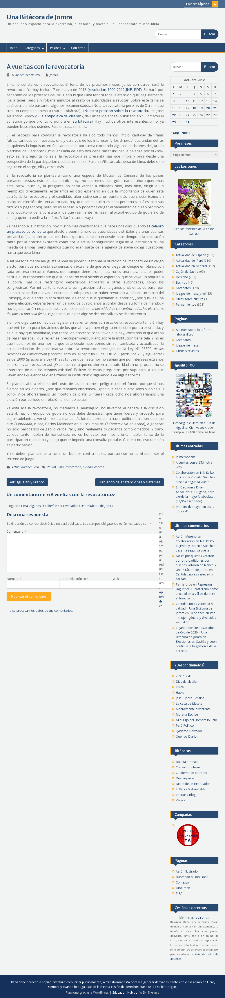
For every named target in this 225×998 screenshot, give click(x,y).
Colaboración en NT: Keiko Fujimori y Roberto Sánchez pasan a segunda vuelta (195, 477)
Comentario (16, 531)
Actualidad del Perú (25, 467)
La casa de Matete (189, 703)
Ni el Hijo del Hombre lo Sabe (197, 720)
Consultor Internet (189, 767)
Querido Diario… (187, 736)
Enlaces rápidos (197, 4)
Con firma (78, 48)
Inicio (14, 48)
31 (187, 122)
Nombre (14, 579)
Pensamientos (186, 304)
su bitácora (82, 121)
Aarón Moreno (186, 536)
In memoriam (185, 457)
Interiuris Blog (186, 795)
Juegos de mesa (187, 345)
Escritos (181, 282)
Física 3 (181, 687)
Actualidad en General (191, 266)
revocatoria (73, 467)
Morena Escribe (187, 714)
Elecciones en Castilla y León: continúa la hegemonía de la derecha (196, 646)
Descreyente (185, 778)
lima (61, 467)
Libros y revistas (187, 351)
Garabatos (183, 288)
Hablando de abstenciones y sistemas (129, 482)
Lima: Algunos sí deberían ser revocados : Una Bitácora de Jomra (67, 506)
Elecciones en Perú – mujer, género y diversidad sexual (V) (196, 617)
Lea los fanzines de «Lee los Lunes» (194, 231)
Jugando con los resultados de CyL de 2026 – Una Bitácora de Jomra (195, 632)
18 (194, 108)
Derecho (182, 277)
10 (187, 101)
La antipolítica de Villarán (60, 116)
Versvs (180, 800)
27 (208, 115)
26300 (51, 467)
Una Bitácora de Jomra (39, 17)
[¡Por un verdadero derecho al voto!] (188, 846)
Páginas (55, 48)
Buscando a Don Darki (192, 877)
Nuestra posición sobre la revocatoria (116, 110)
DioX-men (183, 888)
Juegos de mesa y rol (191, 293)
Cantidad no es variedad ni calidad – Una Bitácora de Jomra (194, 608)
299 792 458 (184, 676)
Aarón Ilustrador (187, 871)
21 (215, 108)
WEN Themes (149, 992)
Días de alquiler (187, 681)
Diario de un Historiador (193, 784)
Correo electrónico (74, 579)
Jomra (54, 75)
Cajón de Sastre (187, 271)
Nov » (186, 133)
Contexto (182, 882)
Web (116, 579)
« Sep (174, 133)
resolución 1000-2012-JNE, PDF (115, 89)
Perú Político (185, 725)
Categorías (32, 48)
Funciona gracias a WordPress (87, 992)
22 (174, 115)
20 (208, 108)
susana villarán (93, 467)
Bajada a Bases (187, 762)
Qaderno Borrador (189, 731)
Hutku (180, 692)
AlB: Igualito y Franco (27, 482)
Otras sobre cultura (189, 299)
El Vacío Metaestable (190, 789)
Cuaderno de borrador (191, 773)
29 (174, 122)
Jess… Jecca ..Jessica (190, 698)
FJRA (179, 893)
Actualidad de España (191, 255)
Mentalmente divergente (193, 709)
